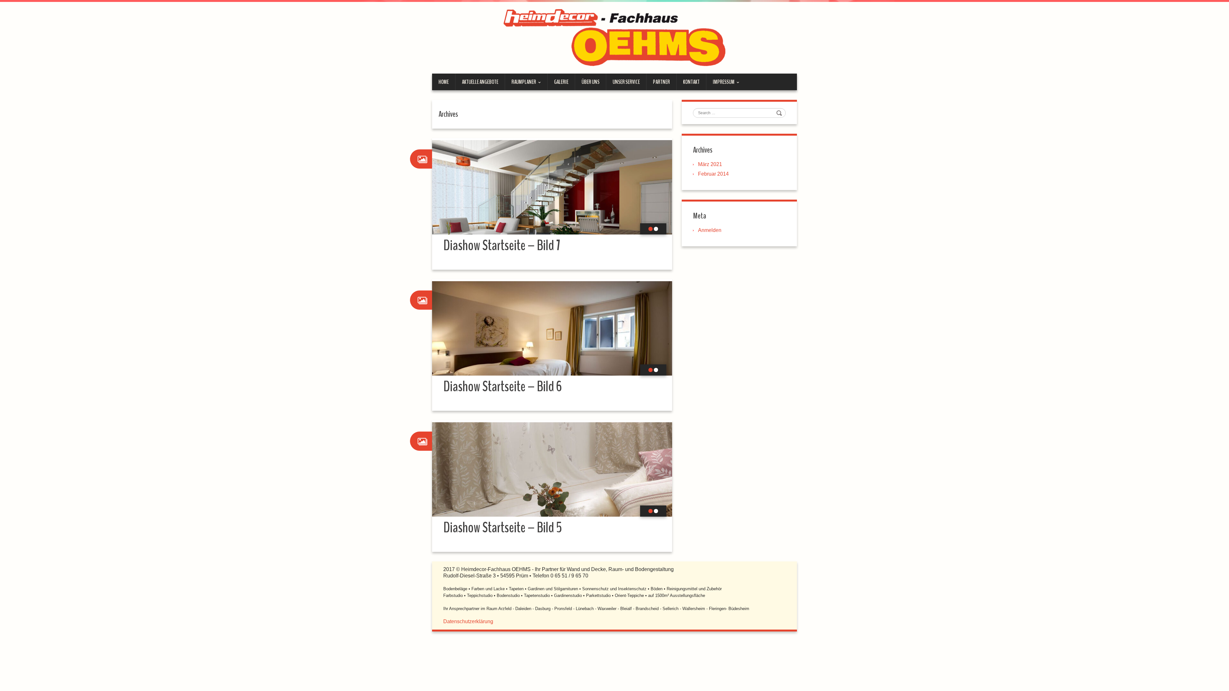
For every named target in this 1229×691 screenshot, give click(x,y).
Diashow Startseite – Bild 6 (502, 386)
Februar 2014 (713, 174)
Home (443, 82)
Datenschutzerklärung (468, 621)
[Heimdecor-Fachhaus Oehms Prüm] (614, 37)
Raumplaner (520, 84)
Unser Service (626, 82)
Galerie (561, 82)
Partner (661, 82)
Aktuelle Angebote (480, 82)
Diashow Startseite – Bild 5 (502, 527)
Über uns (590, 82)
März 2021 (710, 164)
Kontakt (691, 82)
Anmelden (709, 230)
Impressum (720, 84)
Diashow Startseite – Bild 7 (501, 245)
